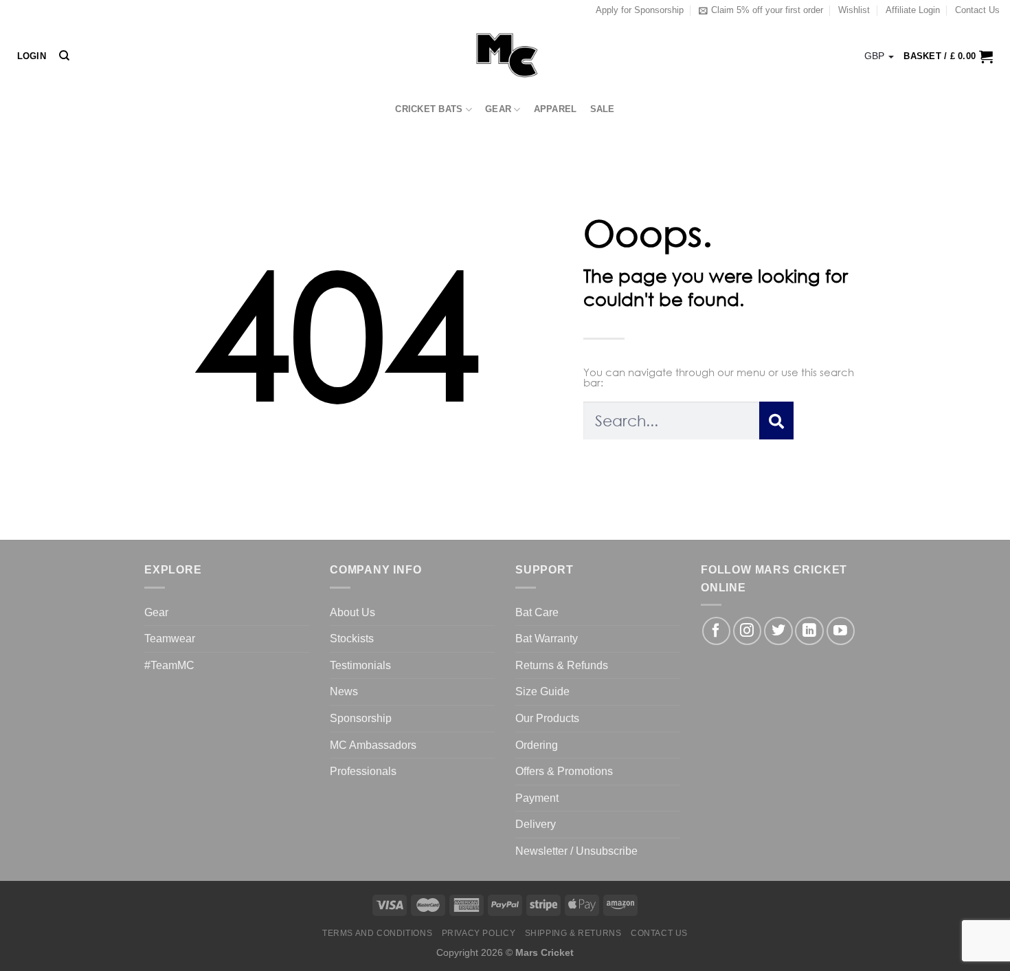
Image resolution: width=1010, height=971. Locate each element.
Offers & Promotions (564, 771)
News (344, 691)
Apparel (555, 109)
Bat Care (537, 612)
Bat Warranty (546, 638)
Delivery (535, 824)
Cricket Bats (428, 109)
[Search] (64, 56)
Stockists (352, 638)
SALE (602, 109)
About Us (352, 612)
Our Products (547, 718)
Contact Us (977, 10)
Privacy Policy (479, 933)
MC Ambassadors (373, 745)
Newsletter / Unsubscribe (576, 851)
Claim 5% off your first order (767, 10)
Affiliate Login (913, 10)
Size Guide (542, 691)
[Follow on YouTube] (841, 631)
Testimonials (360, 665)
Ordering (536, 745)
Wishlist (854, 10)
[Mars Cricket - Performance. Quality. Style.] (505, 56)
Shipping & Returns (573, 933)
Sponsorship (361, 718)
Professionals (363, 771)
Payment (537, 798)
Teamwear (169, 638)
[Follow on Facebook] (716, 631)
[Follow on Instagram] (747, 631)
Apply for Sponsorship (640, 10)
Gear (498, 109)
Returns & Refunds (561, 665)
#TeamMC (169, 665)
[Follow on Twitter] (778, 631)
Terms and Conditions (377, 933)
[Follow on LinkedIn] (809, 631)
